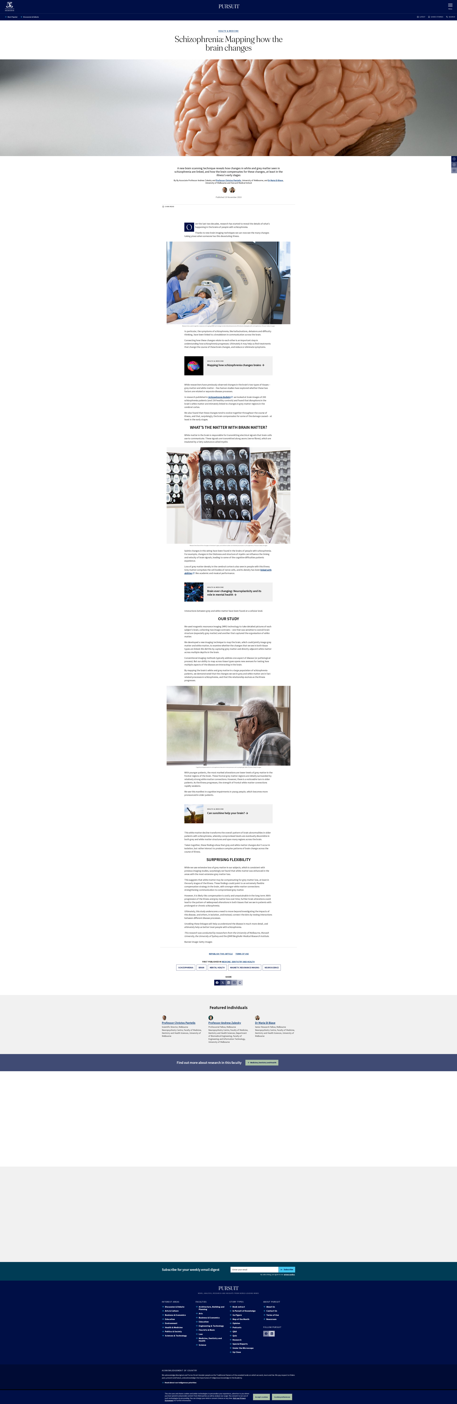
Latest (422, 17)
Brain (201, 967)
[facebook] (266, 1334)
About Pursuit (271, 1301)
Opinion (236, 1323)
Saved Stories (437, 17)
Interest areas (170, 1301)
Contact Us (271, 1310)
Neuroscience (272, 967)
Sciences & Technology (176, 1335)
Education (170, 1319)
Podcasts (237, 1327)
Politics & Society (173, 1331)
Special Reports (240, 1343)
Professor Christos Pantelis (228, 180)
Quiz (235, 1335)
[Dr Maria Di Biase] (232, 190)
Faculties (201, 1301)
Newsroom (271, 1319)
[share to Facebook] (217, 982)
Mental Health (217, 967)
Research (237, 1339)
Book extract (239, 1306)
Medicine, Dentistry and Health (238, 961)
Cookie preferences (282, 1397)
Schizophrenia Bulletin (219, 397)
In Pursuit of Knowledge (244, 1310)
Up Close (237, 1352)
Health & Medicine (174, 1327)
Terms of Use (272, 1315)
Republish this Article (221, 953)
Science (202, 1345)
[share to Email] (234, 982)
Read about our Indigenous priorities (180, 1382)
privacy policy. (289, 1274)
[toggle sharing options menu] (454, 159)
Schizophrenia (185, 967)
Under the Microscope (243, 1348)
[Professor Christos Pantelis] (225, 190)
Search (452, 17)
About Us (270, 1306)
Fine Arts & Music (207, 1330)
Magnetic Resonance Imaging (244, 967)
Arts (201, 1313)
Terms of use (242, 953)
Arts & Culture (172, 1310)
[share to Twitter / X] (223, 982)
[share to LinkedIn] (228, 982)
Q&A (235, 1331)
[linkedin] (272, 1334)
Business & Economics (175, 1315)
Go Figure (237, 1315)
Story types (236, 1301)
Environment (171, 1323)
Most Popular (12, 17)
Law (201, 1334)
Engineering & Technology (211, 1325)
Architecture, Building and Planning (211, 1308)
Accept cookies (261, 1397)
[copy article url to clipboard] (240, 982)
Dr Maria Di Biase (275, 180)
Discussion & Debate (31, 17)
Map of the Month (241, 1319)
